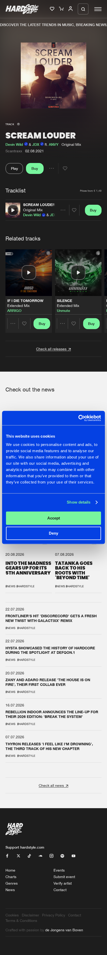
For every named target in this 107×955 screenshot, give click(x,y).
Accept (53, 518)
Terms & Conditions (21, 920)
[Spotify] (62, 856)
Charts (10, 876)
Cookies (12, 915)
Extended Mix (18, 305)
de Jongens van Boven (64, 930)
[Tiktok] (29, 856)
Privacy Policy (53, 915)
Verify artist (63, 883)
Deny (53, 533)
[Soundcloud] (40, 856)
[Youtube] (73, 856)
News (10, 889)
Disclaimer (30, 915)
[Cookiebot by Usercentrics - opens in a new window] (78, 418)
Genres (11, 883)
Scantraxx (13, 151)
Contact (60, 889)
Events (59, 870)
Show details (78, 502)
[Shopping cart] (62, 9)
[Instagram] (51, 856)
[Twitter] (18, 856)
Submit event (64, 876)
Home (10, 870)
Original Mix (33, 210)
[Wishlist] (53, 9)
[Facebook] (7, 856)
